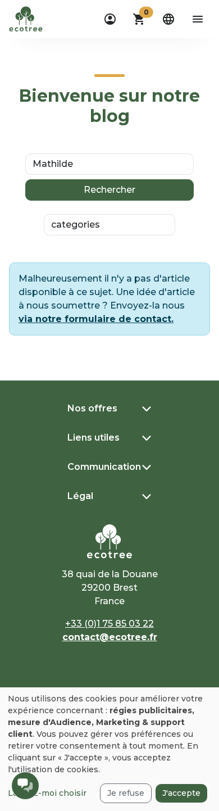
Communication (104, 466)
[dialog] (109, 749)
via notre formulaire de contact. (96, 319)
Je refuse (125, 793)
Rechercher (109, 189)
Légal (80, 496)
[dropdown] (110, 19)
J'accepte (181, 793)
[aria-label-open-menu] (197, 19)
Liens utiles (93, 437)
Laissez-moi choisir (47, 793)
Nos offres (92, 408)
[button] (139, 19)
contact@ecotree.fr (109, 637)
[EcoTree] (26, 18)
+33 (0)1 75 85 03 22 (109, 623)
